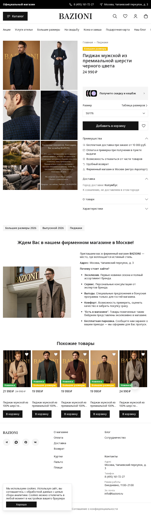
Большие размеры (48, 29)
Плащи (58, 467)
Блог (107, 432)
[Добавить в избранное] (143, 125)
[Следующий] (135, 385)
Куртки (58, 456)
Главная (88, 42)
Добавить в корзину (110, 126)
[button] (125, 16)
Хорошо (21, 504)
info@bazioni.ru (114, 493)
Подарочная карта (118, 29)
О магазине (61, 432)
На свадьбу (71, 29)
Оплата (58, 437)
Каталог (18, 16)
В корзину (12, 414)
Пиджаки (102, 42)
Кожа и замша (92, 29)
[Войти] (135, 16)
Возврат (59, 448)
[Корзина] (146, 16)
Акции (6, 29)
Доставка (60, 443)
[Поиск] (115, 16)
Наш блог (140, 29)
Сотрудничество (115, 437)
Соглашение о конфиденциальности (95, 509)
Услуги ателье (24, 29)
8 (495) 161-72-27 (115, 476)
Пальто (58, 462)
